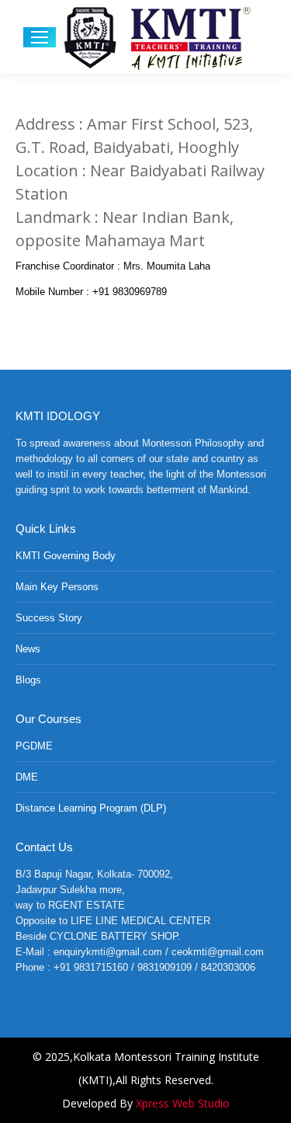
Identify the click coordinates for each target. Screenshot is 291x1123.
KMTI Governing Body (66, 556)
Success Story (49, 618)
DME (27, 777)
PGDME (34, 746)
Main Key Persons (57, 587)
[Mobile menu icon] (39, 37)
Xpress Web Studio (183, 1103)
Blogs (28, 680)
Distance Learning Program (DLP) (91, 808)
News (28, 649)
